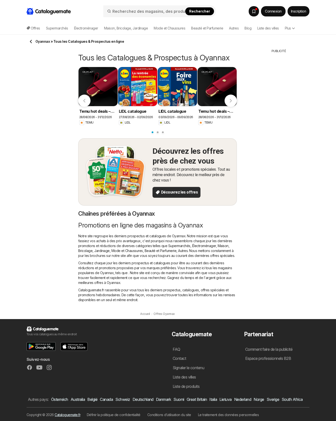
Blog (247, 28)
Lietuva (225, 399)
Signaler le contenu (188, 367)
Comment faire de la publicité (268, 349)
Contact (179, 358)
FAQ (176, 349)
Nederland (242, 399)
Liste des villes (268, 28)
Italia (213, 399)
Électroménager (204, 246)
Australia (78, 399)
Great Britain (197, 399)
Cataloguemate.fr (67, 415)
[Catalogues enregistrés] (254, 11)
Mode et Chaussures (127, 251)
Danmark (163, 399)
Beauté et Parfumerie (161, 251)
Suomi (178, 399)
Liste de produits (186, 386)
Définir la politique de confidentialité (113, 415)
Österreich (59, 399)
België (92, 399)
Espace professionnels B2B (268, 358)
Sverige (273, 399)
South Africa (292, 399)
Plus (288, 28)
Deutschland (143, 399)
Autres (183, 251)
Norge (259, 399)
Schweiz (122, 399)
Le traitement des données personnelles (228, 415)
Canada (106, 399)
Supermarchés (179, 246)
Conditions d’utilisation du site (169, 415)
